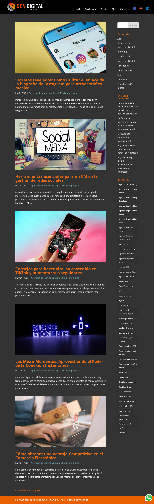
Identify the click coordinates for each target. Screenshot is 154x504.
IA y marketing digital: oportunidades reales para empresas (124, 164)
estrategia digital (126, 318)
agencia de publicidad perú (128, 221)
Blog (114, 9)
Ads (119, 38)
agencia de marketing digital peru (128, 199)
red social (123, 406)
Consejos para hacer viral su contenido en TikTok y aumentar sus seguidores (56, 270)
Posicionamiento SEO (127, 346)
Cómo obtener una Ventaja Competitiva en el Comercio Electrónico (59, 455)
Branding (122, 51)
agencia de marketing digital (128, 191)
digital (121, 300)
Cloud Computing (126, 286)
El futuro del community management (124, 137)
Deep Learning (125, 296)
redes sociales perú (127, 401)
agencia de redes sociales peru (126, 238)
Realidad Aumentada (127, 382)
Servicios (89, 9)
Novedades (123, 65)
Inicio (78, 9)
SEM (132, 406)
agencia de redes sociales (126, 229)
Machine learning (126, 328)
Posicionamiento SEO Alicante (127, 353)
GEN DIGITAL (56, 499)
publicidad (123, 372)
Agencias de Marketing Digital (44, 93)
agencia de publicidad (128, 206)
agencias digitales (126, 253)
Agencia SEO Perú (126, 276)
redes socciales (125, 391)
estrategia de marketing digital (126, 312)
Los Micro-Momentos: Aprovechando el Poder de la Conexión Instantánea (59, 363)
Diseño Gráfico (124, 56)
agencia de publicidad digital (128, 212)
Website (122, 432)
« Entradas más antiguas (27, 490)
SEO (119, 74)
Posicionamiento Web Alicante (128, 366)
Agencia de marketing (128, 184)
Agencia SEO (124, 267)
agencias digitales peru (126, 260)
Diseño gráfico (125, 305)
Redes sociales (125, 396)
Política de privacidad (77, 499)
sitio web (128, 411)
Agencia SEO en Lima (127, 272)
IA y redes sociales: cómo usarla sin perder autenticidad (127, 149)
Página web (123, 377)
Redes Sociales (124, 70)
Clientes (104, 9)
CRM (121, 291)
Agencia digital (125, 244)
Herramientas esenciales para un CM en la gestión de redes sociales (56, 178)
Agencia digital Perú (127, 249)
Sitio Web (122, 79)
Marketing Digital (68, 93)
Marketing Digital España (126, 339)
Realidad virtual (125, 387)
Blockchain (123, 281)
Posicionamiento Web (128, 359)
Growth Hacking (125, 323)
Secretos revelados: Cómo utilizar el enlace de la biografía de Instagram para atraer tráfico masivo (59, 83)
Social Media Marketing (124, 417)
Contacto (124, 9)
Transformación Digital (125, 426)
